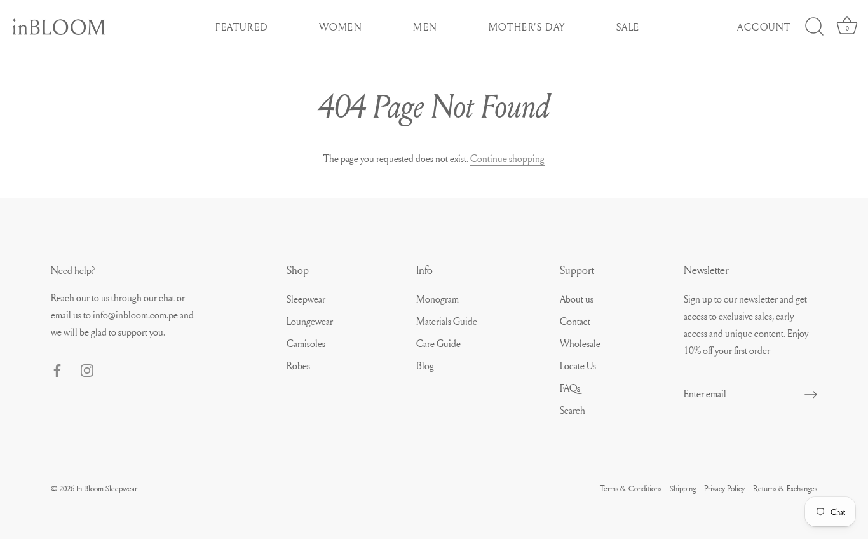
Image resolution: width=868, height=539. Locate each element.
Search (572, 410)
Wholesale (580, 343)
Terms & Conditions (630, 488)
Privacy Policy (724, 488)
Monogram (437, 299)
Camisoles (306, 343)
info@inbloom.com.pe (136, 315)
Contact (575, 321)
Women (341, 27)
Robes (298, 365)
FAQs (570, 388)
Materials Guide (446, 321)
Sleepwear (306, 299)
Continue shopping (507, 158)
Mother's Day (527, 27)
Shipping (683, 488)
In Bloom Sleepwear (107, 488)
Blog (425, 365)
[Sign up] (810, 393)
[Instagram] (87, 368)
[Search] (814, 27)
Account (764, 27)
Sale (628, 27)
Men (425, 27)
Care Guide (438, 343)
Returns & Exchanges (785, 488)
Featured (241, 27)
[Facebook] (57, 368)
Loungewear (310, 321)
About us (576, 299)
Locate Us (578, 365)
